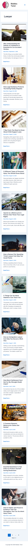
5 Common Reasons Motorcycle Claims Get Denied (11, 425)
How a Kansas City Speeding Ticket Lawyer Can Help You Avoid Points (13, 256)
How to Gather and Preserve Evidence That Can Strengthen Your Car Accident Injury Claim (13, 510)
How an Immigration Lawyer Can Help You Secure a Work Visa (13, 338)
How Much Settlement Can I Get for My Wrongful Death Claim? (13, 382)
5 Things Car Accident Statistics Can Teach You (12, 296)
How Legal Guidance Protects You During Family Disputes (13, 88)
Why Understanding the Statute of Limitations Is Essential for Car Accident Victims (12, 46)
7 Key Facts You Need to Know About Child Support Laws (13, 131)
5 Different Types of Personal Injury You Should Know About (13, 172)
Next (14, 538)
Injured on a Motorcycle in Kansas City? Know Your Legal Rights (13, 214)
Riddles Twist (14, 5)
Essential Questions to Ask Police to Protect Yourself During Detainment (12, 468)
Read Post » (6, 62)
